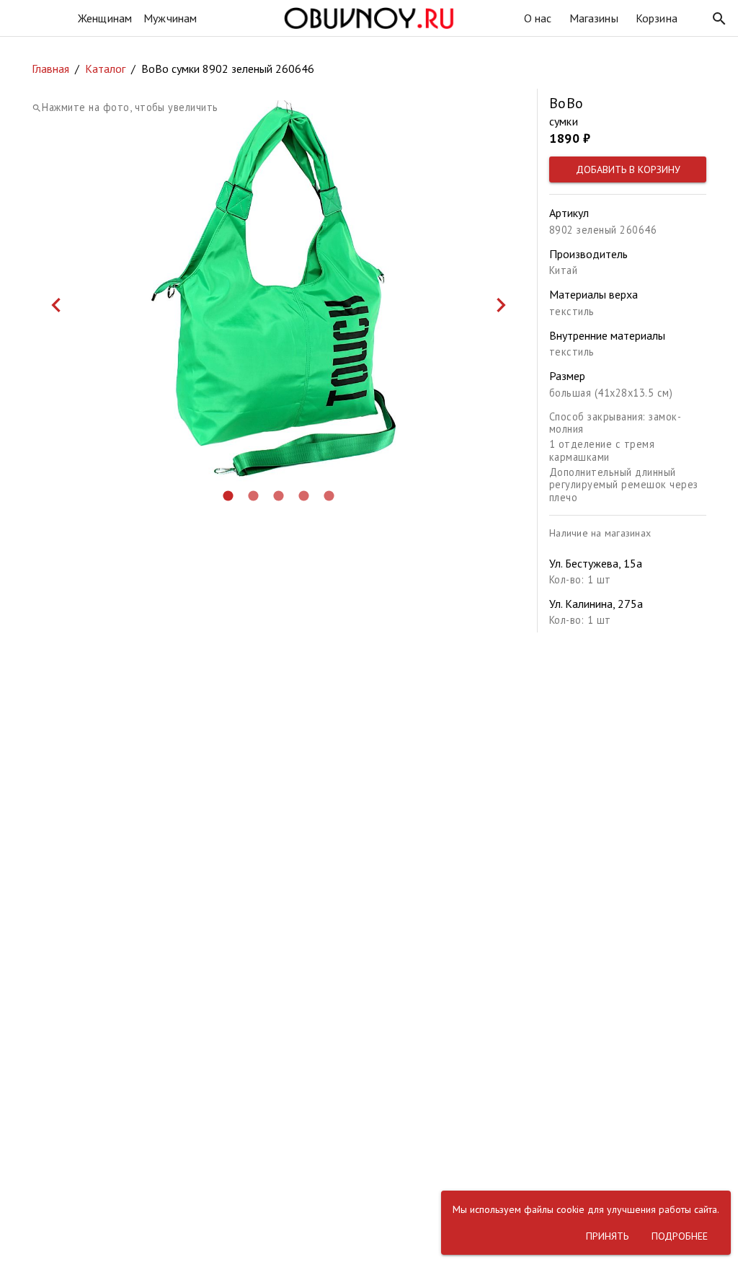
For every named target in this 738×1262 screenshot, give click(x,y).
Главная (50, 68)
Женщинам (105, 18)
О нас (538, 18)
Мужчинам (170, 18)
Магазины (593, 18)
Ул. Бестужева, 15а (595, 563)
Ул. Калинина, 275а (596, 603)
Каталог (105, 68)
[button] (719, 19)
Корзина (656, 18)
